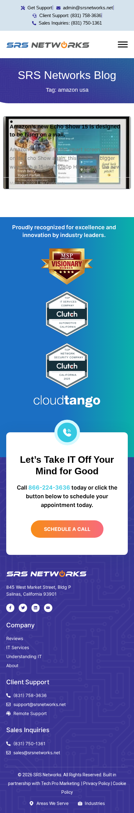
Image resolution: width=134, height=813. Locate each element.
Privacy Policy (96, 783)
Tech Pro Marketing (60, 783)
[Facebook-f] (10, 608)
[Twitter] (23, 608)
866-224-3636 (49, 487)
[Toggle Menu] (123, 44)
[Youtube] (48, 608)
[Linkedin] (35, 608)
